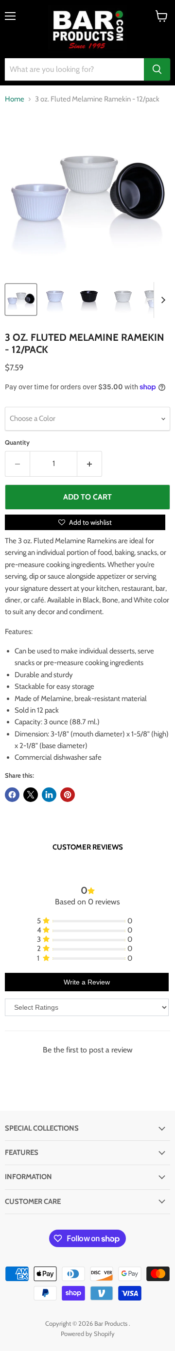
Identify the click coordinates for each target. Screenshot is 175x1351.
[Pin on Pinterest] (67, 794)
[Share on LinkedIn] (49, 794)
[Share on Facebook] (12, 794)
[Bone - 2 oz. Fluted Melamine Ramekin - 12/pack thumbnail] (123, 299)
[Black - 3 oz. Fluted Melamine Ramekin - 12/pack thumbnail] (89, 299)
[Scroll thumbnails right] (161, 300)
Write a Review (87, 982)
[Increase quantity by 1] (89, 463)
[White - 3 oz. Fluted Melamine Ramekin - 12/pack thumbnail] (54, 299)
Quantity (17, 442)
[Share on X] (30, 794)
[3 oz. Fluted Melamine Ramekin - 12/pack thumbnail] (20, 299)
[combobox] (74, 69)
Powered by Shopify (88, 1333)
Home (14, 99)
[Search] (157, 69)
